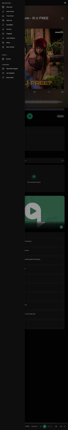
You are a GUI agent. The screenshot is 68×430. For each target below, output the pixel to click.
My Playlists (10, 73)
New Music (10, 11)
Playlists (9, 33)
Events (8, 59)
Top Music (10, 16)
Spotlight (9, 25)
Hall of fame (10, 38)
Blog (8, 42)
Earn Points (10, 47)
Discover (9, 7)
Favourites (9, 77)
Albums (9, 20)
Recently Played (12, 68)
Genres (8, 29)
